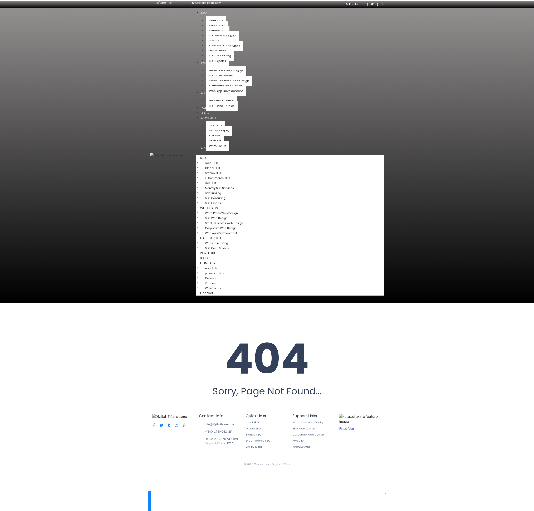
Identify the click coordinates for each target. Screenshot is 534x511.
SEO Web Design (216, 218)
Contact (206, 293)
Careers (210, 278)
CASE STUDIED (210, 238)
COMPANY (207, 263)
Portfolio (298, 441)
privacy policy (214, 273)
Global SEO (212, 168)
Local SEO (211, 163)
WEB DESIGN (209, 208)
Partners (211, 283)
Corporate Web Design (221, 228)
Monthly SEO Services (219, 188)
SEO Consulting (215, 198)
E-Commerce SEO (217, 178)
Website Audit (301, 447)
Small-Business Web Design (224, 223)
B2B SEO (210, 183)
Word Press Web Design (221, 213)
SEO (203, 158)
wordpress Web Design (308, 422)
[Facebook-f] (367, 4)
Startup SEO (213, 173)
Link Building (213, 193)
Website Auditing (216, 243)
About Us (211, 268)
